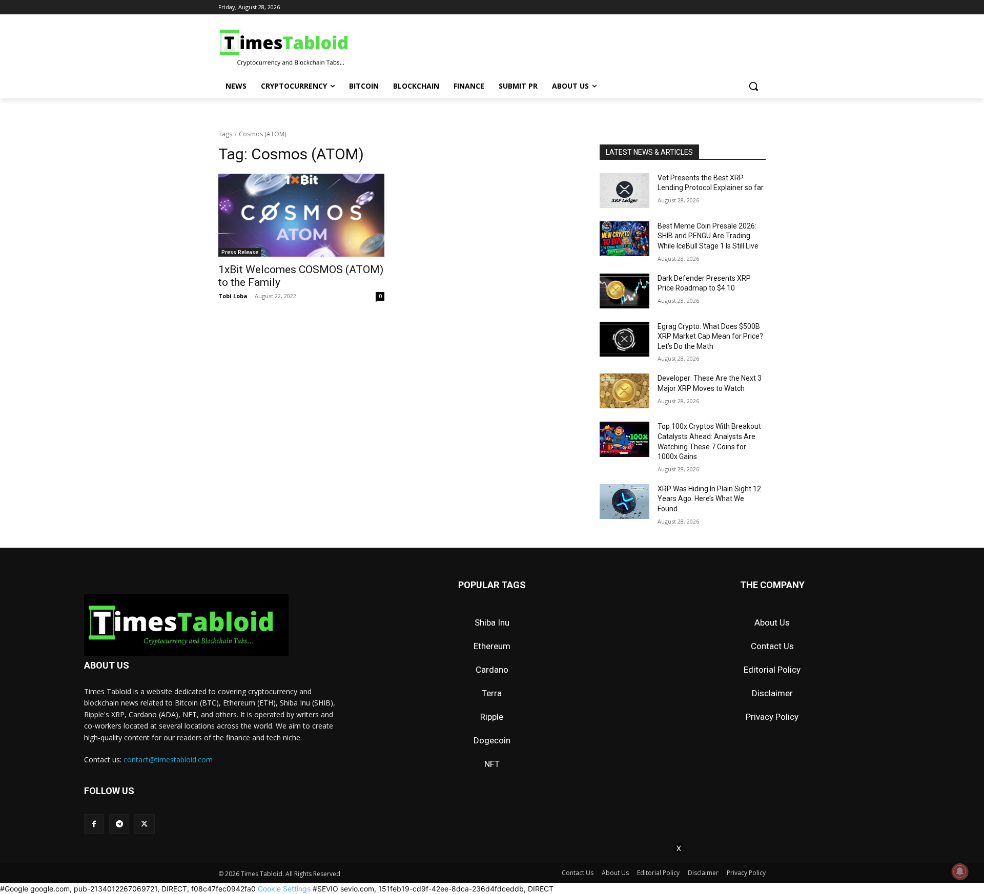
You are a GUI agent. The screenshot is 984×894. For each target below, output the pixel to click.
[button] (753, 86)
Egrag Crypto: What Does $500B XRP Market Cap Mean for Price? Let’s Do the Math (710, 336)
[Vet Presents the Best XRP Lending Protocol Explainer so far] (624, 190)
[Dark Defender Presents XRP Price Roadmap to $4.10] (624, 291)
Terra (492, 693)
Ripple (491, 717)
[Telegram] (119, 824)
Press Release (239, 252)
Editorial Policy (772, 669)
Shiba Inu (492, 622)
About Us (772, 622)
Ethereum (492, 646)
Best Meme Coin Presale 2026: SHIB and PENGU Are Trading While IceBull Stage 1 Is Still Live (708, 236)
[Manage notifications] (960, 871)
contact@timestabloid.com (168, 759)
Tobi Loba (233, 296)
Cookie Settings (284, 888)
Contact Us (772, 646)
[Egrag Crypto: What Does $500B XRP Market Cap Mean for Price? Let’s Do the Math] (624, 339)
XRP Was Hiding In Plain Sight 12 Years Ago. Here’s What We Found (709, 499)
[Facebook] (94, 824)
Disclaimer (772, 693)
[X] (144, 824)
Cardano (492, 669)
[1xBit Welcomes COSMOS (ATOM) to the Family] (301, 215)
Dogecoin (492, 740)
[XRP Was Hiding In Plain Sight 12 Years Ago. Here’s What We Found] (624, 501)
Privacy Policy (772, 717)
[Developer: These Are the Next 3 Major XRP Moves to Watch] (624, 390)
